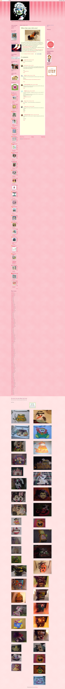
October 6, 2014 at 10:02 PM (31, 90)
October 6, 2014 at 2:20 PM (34, 84)
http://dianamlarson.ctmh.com (36, 79)
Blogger (37, 687)
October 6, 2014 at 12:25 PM (31, 75)
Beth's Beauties (14, 136)
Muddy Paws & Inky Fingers (14, 128)
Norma (25, 106)
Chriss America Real (27, 84)
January (12, 292)
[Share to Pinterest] (40, 53)
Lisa (24, 65)
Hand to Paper (14, 237)
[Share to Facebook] (40, 53)
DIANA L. (25, 75)
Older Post (43, 136)
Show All (17, 288)
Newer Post (22, 136)
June (12, 299)
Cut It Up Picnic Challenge (17, 249)
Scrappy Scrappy (14, 191)
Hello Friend (17, 217)
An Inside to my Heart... (14, 95)
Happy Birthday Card (17, 187)
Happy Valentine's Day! (17, 277)
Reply (24, 62)
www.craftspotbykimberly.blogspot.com (30, 51)
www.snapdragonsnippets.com (25, 47)
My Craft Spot (14, 199)
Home (33, 136)
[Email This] (37, 53)
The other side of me (14, 207)
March (12, 318)
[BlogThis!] (38, 53)
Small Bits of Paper (15, 104)
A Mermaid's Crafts (26, 71)
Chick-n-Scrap (14, 170)
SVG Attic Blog (14, 265)
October (12, 309)
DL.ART (13, 119)
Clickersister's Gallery (14, 112)
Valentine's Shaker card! (17, 202)
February (12, 304)
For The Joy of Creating (14, 246)
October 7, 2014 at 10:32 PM (30, 106)
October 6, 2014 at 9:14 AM (30, 59)
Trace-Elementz (14, 222)
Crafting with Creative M (14, 262)
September (12, 295)
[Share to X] (39, 53)
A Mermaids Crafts (15, 229)
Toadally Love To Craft (14, 144)
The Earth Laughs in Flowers (17, 107)
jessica (25, 59)
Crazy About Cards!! (14, 254)
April (12, 301)
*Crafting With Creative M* (27, 96)
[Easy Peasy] (32, 407)
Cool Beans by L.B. (15, 178)
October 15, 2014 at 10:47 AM (35, 114)
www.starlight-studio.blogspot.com (38, 49)
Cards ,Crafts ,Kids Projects (15, 153)
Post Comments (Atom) (27, 138)
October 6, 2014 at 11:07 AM (29, 65)
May (12, 300)
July (11, 297)
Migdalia (25, 90)
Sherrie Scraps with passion (15, 274)
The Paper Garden (15, 215)
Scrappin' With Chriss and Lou (14, 162)
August (12, 296)
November (12, 308)
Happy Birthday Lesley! (17, 139)
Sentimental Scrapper (27, 114)
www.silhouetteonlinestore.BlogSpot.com (26, 46)
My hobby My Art (14, 185)
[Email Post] (35, 53)
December (12, 306)
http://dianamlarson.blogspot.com (27, 79)
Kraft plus (17, 223)
